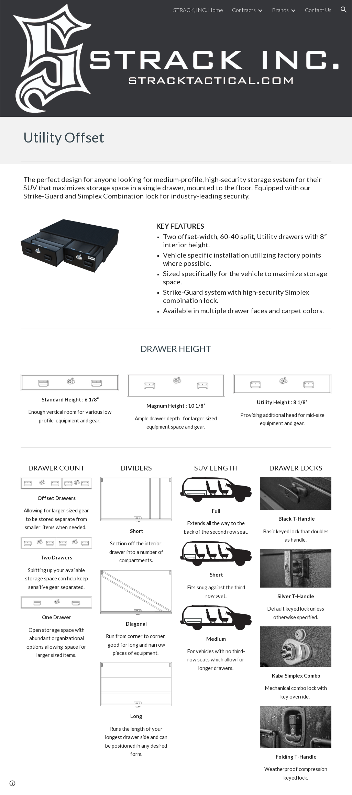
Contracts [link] (244, 10)
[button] (344, 9)
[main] (176, 137)
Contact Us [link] (318, 10)
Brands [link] (280, 10)
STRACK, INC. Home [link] (198, 10)
